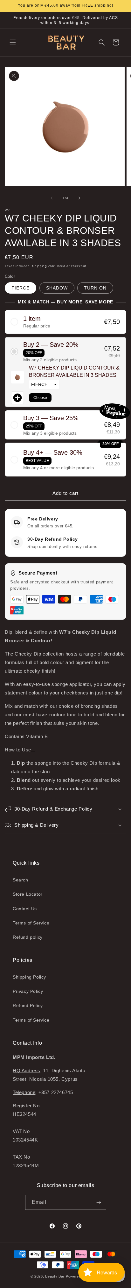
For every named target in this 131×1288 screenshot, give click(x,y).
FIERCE (20, 287)
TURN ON (95, 287)
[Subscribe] (99, 1202)
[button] (13, 42)
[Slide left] (52, 198)
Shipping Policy (29, 977)
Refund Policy (28, 1005)
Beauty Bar (55, 1276)
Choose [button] (40, 397)
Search (20, 879)
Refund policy (28, 937)
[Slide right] (79, 198)
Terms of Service (31, 922)
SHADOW (57, 287)
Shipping (39, 266)
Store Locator (28, 894)
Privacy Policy (28, 991)
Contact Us (25, 908)
